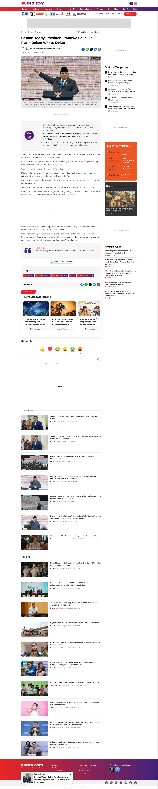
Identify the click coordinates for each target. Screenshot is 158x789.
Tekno (100, 9)
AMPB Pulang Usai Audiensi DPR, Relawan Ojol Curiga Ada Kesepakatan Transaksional (120, 293)
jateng (119, 14)
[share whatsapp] (87, 49)
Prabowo (62, 154)
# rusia (72, 275)
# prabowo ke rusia (42, 275)
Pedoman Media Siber (87, 765)
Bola (59, 9)
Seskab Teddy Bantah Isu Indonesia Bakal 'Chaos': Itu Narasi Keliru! (65, 251)
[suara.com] (33, 4)
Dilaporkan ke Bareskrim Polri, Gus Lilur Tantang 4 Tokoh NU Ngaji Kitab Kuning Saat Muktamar (122, 74)
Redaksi (55, 765)
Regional (129, 14)
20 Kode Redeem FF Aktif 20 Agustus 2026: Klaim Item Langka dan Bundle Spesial (121, 91)
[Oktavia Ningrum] (114, 168)
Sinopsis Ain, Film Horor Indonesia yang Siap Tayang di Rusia (74, 536)
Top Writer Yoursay (118, 146)
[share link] (99, 49)
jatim (113, 14)
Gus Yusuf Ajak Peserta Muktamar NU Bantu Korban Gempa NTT (75, 682)
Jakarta (99, 14)
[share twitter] (91, 49)
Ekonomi (48, 9)
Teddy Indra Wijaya (82, 162)
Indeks (136, 9)
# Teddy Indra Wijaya (85, 275)
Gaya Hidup (113, 9)
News (30, 32)
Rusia (41, 157)
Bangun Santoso (36, 48)
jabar (106, 14)
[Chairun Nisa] (113, 153)
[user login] (131, 4)
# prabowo (28, 275)
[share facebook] (83, 49)
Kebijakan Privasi (85, 768)
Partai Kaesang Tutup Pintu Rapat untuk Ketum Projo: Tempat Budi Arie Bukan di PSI (119, 262)
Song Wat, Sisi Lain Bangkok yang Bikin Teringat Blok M (119, 210)
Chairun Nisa (125, 152)
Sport (125, 9)
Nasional (35, 9)
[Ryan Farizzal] (113, 176)
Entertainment (86, 9)
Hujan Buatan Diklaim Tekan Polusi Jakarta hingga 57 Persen (74, 623)
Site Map (82, 773)
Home (24, 9)
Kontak (55, 768)
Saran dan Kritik (85, 771)
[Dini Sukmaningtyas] (114, 160)
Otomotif (70, 9)
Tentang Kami (57, 771)
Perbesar (96, 58)
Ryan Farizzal (126, 175)
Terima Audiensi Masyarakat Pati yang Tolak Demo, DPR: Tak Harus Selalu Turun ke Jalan (121, 108)
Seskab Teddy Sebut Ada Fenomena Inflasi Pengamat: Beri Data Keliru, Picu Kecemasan (52, 779)
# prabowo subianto (60, 275)
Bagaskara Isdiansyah (52, 48)
